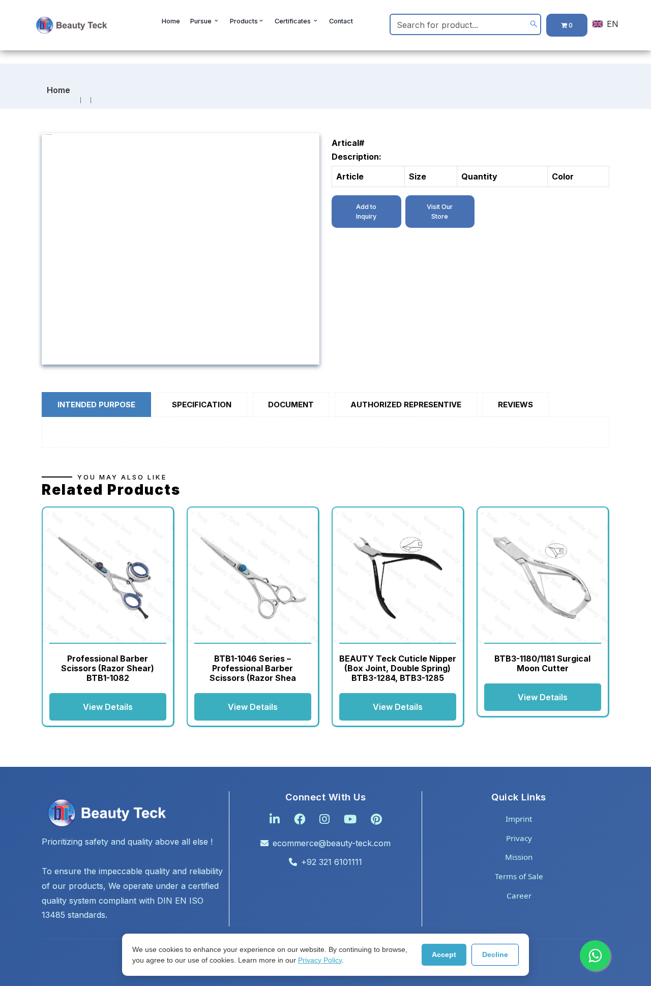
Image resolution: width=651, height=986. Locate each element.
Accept (444, 954)
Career (519, 895)
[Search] (533, 24)
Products (244, 21)
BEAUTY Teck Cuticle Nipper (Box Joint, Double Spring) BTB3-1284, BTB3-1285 (397, 668)
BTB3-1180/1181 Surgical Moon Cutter (542, 663)
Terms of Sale (519, 876)
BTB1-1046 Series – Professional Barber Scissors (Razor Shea (253, 668)
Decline (495, 954)
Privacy (519, 838)
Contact (341, 21)
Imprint (519, 819)
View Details (108, 707)
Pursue (201, 21)
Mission (518, 857)
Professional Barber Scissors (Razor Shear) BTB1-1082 (107, 668)
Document (291, 404)
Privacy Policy (320, 960)
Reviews (515, 404)
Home (171, 21)
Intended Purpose (96, 404)
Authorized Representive (405, 404)
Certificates (293, 21)
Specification (201, 404)
